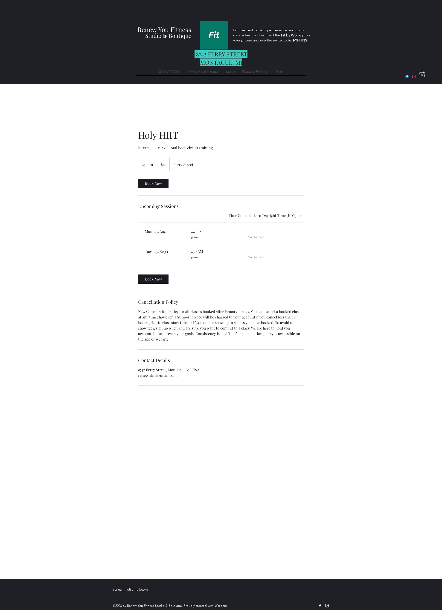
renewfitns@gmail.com (130, 589)
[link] (153, 183)
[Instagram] (414, 76)
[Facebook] (407, 76)
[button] (279, 71)
